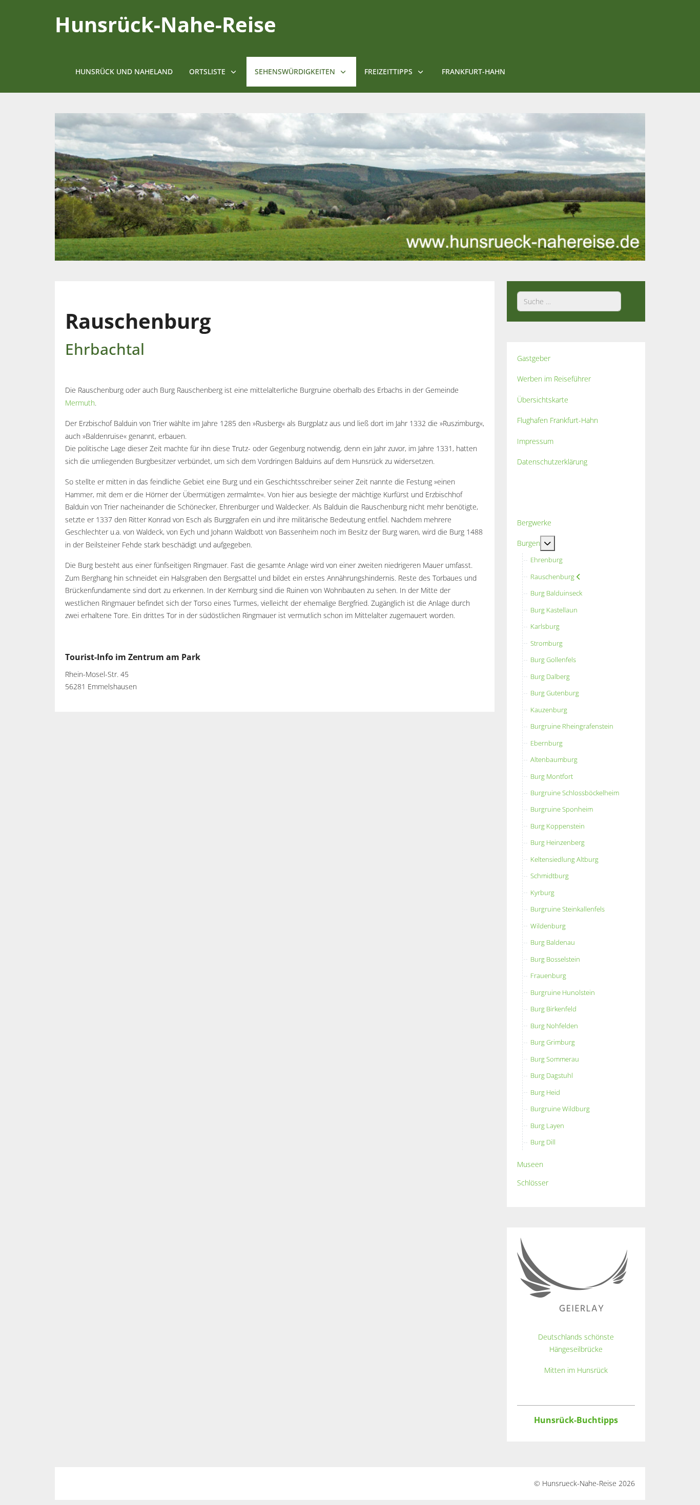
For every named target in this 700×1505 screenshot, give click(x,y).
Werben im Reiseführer (554, 379)
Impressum (535, 441)
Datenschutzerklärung (552, 462)
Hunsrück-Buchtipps (576, 1420)
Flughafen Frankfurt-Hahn (557, 420)
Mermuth (80, 403)
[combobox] (569, 301)
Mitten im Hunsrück (576, 1370)
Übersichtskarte (542, 400)
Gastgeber (533, 358)
